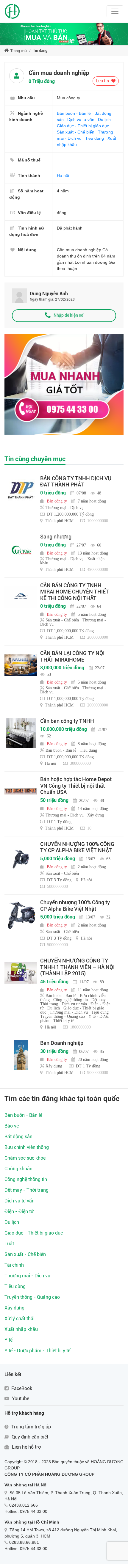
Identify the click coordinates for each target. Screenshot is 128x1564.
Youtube (20, 1398)
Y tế (8, 1340)
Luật (9, 1243)
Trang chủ (18, 51)
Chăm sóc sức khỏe (25, 1158)
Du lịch (104, 119)
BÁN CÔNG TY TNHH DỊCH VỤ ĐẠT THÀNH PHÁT (75, 481)
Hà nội (63, 175)
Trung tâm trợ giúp (30, 1427)
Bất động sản (18, 1136)
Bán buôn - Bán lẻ (74, 113)
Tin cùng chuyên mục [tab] (34, 459)
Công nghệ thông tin (25, 1179)
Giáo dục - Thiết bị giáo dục (83, 125)
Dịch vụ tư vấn (80, 119)
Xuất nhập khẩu (21, 1329)
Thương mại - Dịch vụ (27, 1276)
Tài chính (14, 1265)
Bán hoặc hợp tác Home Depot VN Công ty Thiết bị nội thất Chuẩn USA (76, 785)
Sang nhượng (55, 536)
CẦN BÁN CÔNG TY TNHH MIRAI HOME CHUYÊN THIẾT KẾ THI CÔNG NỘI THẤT (74, 591)
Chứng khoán (18, 1169)
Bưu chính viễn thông (26, 1147)
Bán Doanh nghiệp (61, 1043)
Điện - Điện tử (18, 1211)
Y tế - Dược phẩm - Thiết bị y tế (37, 1350)
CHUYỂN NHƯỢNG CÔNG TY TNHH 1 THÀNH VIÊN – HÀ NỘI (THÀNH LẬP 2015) (77, 966)
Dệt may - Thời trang (26, 1190)
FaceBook (21, 1388)
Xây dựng (14, 1308)
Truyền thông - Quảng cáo (32, 1297)
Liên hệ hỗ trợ (26, 1447)
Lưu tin (103, 80)
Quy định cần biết (29, 1437)
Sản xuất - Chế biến (75, 132)
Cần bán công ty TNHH (67, 721)
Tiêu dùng (94, 138)
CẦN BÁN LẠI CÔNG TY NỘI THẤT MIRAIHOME (72, 656)
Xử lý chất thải (19, 1318)
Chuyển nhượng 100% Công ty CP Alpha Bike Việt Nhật (75, 905)
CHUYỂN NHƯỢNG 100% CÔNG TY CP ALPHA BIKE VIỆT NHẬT (77, 847)
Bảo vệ (11, 1126)
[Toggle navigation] (115, 11)
